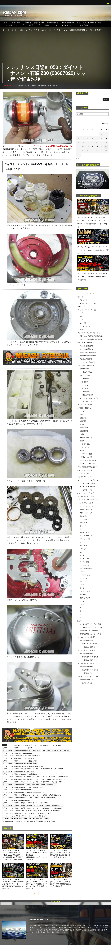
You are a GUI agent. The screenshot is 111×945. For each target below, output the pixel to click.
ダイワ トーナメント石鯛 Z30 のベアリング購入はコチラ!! (18, 776)
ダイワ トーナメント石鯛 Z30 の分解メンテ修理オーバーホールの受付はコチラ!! (24, 792)
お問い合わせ (67, 25)
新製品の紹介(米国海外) (88, 356)
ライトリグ (83, 578)
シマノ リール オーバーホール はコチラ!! (19, 745)
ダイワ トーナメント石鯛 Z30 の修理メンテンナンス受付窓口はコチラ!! (22, 787)
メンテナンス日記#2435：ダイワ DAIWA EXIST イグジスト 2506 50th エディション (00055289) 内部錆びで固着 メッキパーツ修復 (12, 855)
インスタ (55, 25)
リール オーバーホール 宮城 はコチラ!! (36, 816)
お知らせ (80, 297)
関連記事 (7, 828)
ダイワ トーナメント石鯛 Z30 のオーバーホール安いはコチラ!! (20, 758)
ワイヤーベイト (85, 591)
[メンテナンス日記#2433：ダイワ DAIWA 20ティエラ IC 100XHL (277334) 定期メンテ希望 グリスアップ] (61, 841)
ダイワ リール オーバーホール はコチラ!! (49, 810)
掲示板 (47, 25)
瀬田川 (82, 441)
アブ (4, 876)
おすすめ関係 (39, 22)
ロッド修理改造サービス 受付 (14, 25)
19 (88, 147)
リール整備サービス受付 (92, 22)
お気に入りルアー (86, 375)
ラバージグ (83, 594)
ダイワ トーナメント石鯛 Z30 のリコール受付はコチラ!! (50, 779)
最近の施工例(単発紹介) (90, 644)
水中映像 (85, 385)
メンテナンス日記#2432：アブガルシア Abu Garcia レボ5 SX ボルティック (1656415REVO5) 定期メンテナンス (13, 884)
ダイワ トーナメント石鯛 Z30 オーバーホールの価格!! (46, 745)
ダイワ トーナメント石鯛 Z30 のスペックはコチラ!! (17, 769)
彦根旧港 (83, 418)
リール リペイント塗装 (87, 483)
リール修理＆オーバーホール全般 (91, 627)
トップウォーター (86, 568)
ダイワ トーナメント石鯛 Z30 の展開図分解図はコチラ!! (18, 800)
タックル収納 (84, 562)
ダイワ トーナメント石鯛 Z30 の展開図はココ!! (42, 797)
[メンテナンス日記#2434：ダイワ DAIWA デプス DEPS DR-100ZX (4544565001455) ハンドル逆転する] (37, 841)
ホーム (6, 22)
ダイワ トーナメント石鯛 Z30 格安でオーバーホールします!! (19, 810)
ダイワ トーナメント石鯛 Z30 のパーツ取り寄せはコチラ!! (18, 771)
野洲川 (82, 434)
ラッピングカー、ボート (85, 477)
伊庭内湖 (83, 421)
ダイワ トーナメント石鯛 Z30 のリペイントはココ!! (17, 782)
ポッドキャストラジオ (85, 473)
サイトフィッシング (86, 506)
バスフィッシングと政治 (85, 493)
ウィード (83, 526)
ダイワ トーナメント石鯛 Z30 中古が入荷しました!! (17, 808)
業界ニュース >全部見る (85, 342)
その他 (82, 329)
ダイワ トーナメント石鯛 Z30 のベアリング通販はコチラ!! (52, 776)
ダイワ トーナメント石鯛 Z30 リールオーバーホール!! (17, 805)
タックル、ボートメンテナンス (88, 480)
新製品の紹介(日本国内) (88, 352)
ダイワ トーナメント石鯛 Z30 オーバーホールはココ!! (17, 748)
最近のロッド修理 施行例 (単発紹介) (92, 336)
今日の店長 (81, 306)
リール (82, 601)
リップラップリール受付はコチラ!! (38, 818)
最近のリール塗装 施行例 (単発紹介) (92, 339)
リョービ (83, 323)
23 (106, 147)
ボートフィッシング (86, 509)
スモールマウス (85, 558)
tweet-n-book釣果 (86, 454)
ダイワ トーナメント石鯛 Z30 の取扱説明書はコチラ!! (47, 795)
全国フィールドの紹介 (85, 405)
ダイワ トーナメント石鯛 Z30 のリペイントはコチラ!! (47, 782)
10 (78, 142)
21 (97, 147)
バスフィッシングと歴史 (85, 496)
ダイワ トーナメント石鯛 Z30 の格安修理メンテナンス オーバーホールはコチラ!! (25, 803)
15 (101, 142)
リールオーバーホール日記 (12, 30)
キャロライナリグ (86, 536)
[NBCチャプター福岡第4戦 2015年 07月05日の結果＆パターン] (92, 179)
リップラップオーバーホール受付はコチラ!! (15, 818)
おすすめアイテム (86, 372)
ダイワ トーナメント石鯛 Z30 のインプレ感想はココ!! (17, 753)
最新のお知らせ (52, 22)
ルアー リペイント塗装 (87, 486)
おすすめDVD (84, 369)
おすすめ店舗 (84, 392)
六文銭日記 (86, 447)
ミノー (82, 552)
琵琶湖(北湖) (84, 428)
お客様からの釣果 (86, 457)
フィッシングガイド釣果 (88, 460)
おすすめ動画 (84, 378)
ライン (82, 581)
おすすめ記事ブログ (86, 395)
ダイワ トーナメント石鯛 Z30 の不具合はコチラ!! (16, 784)
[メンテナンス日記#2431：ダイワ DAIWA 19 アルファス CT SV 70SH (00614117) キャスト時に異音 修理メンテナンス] (37, 870)
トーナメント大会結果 (87, 362)
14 (97, 142)
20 (92, 147)
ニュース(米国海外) (86, 349)
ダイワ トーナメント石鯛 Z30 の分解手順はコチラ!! (17, 795)
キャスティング (85, 532)
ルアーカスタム (85, 598)
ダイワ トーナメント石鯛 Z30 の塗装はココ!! (15, 797)
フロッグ (83, 549)
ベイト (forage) (85, 575)
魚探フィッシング (86, 513)
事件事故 (85, 382)
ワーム (82, 588)
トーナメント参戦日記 (87, 464)
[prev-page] (34, 893)
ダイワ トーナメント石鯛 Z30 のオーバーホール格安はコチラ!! (20, 763)
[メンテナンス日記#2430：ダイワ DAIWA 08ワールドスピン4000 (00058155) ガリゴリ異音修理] (61, 870)
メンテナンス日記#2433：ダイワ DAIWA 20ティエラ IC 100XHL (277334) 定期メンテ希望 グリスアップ (93, 250)
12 (88, 142)
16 (106, 142)
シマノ (82, 320)
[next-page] (38, 893)
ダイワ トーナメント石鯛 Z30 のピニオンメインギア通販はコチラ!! (21, 774)
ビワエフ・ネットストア (85, 293)
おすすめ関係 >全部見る (85, 365)
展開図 (39, 424)
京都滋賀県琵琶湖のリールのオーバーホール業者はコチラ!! (19, 821)
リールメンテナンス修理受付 (87, 637)
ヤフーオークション (86, 401)
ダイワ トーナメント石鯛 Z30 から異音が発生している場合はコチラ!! (21, 750)
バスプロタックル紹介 (85, 470)
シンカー (83, 585)
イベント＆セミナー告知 (88, 303)
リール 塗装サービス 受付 (70, 22)
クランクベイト (85, 539)
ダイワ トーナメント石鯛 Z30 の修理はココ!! (44, 784)
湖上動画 (85, 388)
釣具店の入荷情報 (86, 359)
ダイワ (27, 30)
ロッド (82, 604)
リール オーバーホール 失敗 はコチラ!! (13, 816)
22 (101, 147)
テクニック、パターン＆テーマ (88, 500)
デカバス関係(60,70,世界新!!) (87, 467)
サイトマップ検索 (81, 25)
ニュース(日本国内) (86, 346)
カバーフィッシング (86, 503)
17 (78, 147)
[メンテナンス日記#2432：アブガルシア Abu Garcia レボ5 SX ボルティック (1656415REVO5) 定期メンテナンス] (13, 870)
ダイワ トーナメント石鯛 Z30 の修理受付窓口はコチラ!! (18, 790)
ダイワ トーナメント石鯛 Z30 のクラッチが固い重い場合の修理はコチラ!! (23, 766)
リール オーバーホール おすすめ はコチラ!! (14, 813)
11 (83, 142)
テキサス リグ (84, 565)
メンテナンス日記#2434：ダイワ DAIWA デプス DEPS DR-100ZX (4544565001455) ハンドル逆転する (92, 276)
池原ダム (83, 414)
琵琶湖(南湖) (84, 431)
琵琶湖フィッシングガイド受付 (88, 676)
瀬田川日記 (86, 444)
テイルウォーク (85, 326)
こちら (22, 543)
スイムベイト (84, 545)
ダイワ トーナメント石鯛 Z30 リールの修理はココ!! (48, 805)
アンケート (83, 300)
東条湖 (82, 450)
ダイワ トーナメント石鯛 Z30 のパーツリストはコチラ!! (48, 769)
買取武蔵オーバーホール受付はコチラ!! (47, 821)
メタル (82, 555)
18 (83, 147)
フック (82, 572)
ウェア (82, 529)
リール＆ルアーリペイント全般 (90, 624)
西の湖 (82, 424)
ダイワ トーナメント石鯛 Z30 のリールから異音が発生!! (18, 779)
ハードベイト (84, 519)
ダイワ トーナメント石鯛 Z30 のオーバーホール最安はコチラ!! (20, 761)
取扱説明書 (8, 149)
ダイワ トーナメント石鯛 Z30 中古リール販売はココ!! (47, 808)
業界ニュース (17, 22)
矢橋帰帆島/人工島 (86, 437)
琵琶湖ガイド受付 (35, 25)
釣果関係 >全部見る (84, 408)
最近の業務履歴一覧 (86, 640)
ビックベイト (84, 522)
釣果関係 (28, 22)
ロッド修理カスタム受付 (85, 663)
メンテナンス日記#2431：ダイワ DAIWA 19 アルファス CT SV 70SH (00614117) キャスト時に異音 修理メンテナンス (36, 884)
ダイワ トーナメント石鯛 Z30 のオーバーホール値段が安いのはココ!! (21, 755)
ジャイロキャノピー (86, 490)
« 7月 (78, 158)
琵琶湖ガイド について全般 (89, 630)
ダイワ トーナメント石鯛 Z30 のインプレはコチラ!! (56, 750)
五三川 (82, 411)
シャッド (83, 542)
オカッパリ (83, 516)
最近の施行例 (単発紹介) (90, 657)
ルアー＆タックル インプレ (89, 398)
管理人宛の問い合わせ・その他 (90, 634)
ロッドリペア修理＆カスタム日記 (88, 333)
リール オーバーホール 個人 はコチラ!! (39, 813)
